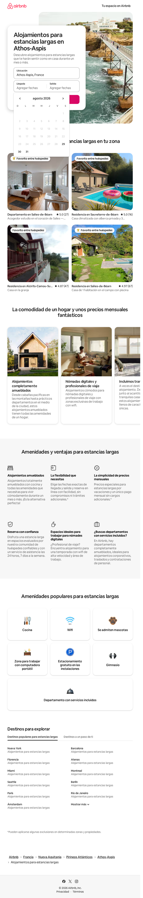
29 (63, 144)
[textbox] (30, 88)
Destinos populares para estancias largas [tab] (32, 736)
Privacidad (62, 891)
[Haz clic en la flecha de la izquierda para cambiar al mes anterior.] (20, 98)
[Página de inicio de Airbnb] (16, 6)
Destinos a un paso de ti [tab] (78, 736)
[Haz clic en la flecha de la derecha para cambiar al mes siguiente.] (63, 98)
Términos (78, 891)
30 (19, 151)
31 (27, 151)
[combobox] (47, 75)
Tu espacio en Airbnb (116, 6)
